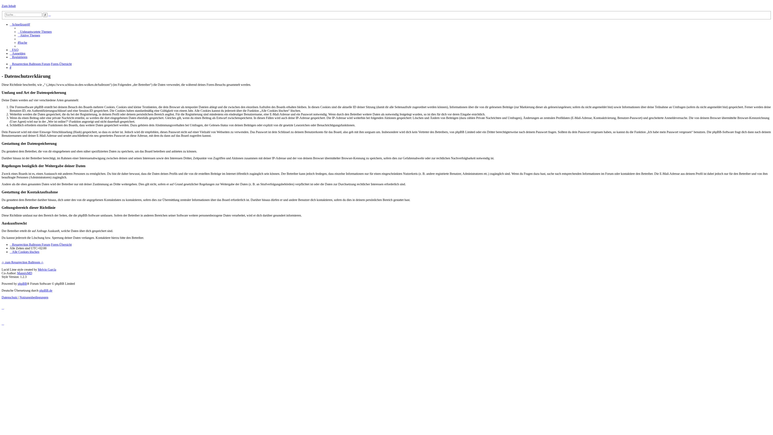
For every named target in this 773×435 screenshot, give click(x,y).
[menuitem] (35, 31)
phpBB (22, 283)
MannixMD (24, 273)
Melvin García (47, 269)
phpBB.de (45, 290)
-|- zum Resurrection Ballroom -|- (22, 262)
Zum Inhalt (9, 6)
